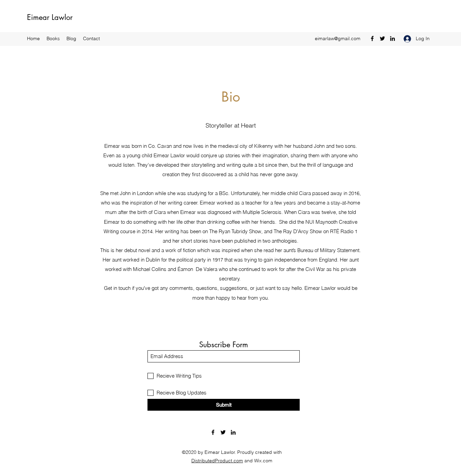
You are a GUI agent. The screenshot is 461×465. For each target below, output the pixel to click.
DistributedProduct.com (217, 461)
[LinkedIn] (392, 38)
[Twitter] (382, 38)
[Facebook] (372, 38)
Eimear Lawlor (50, 17)
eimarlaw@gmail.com (337, 38)
